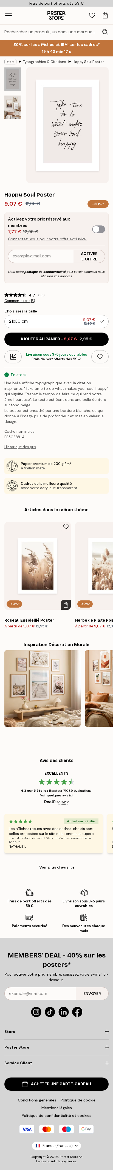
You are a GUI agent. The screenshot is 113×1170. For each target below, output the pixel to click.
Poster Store (69, 1157)
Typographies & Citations (44, 61)
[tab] (92, 15)
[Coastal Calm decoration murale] (42, 688)
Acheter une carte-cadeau (61, 1084)
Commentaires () (19, 301)
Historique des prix (20, 447)
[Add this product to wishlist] (100, 356)
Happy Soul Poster (88, 61)
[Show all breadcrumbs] (10, 61)
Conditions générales (37, 1100)
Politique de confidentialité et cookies (56, 1115)
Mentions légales (56, 1107)
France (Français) (58, 1145)
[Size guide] (13, 356)
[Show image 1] (12, 79)
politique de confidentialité (45, 272)
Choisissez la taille (20, 311)
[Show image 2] (12, 107)
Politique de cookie (78, 1100)
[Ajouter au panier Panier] (66, 605)
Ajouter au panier (56, 339)
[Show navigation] (8, 15)
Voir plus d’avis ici (56, 867)
